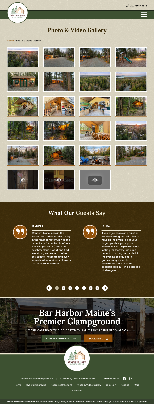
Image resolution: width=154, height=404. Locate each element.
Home (18, 385)
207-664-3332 (138, 6)
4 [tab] (77, 288)
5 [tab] (83, 288)
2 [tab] (63, 288)
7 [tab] (97, 288)
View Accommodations (61, 339)
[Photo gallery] (23, 57)
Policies (125, 385)
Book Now (111, 385)
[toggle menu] (144, 14)
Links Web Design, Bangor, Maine (59, 401)
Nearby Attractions (61, 385)
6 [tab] (90, 288)
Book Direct (97, 339)
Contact (77, 391)
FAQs (136, 385)
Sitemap (80, 401)
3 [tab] (70, 288)
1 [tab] (56, 288)
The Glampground (36, 385)
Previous (49, 288)
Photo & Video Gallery (89, 385)
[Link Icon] (124, 379)
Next (105, 288)
